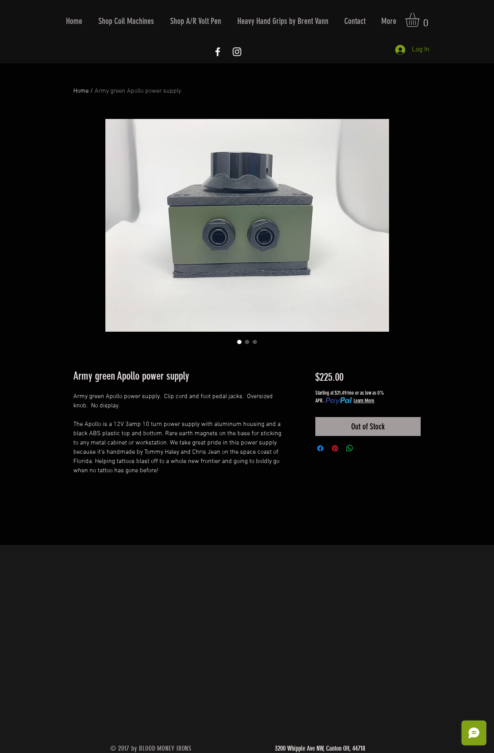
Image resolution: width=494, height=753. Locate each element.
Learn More (364, 400)
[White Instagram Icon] (237, 52)
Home (81, 91)
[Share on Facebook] (320, 448)
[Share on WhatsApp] (349, 448)
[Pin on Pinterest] (335, 448)
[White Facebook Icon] (217, 52)
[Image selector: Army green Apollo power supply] (239, 342)
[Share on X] (364, 448)
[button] (126, 21)
